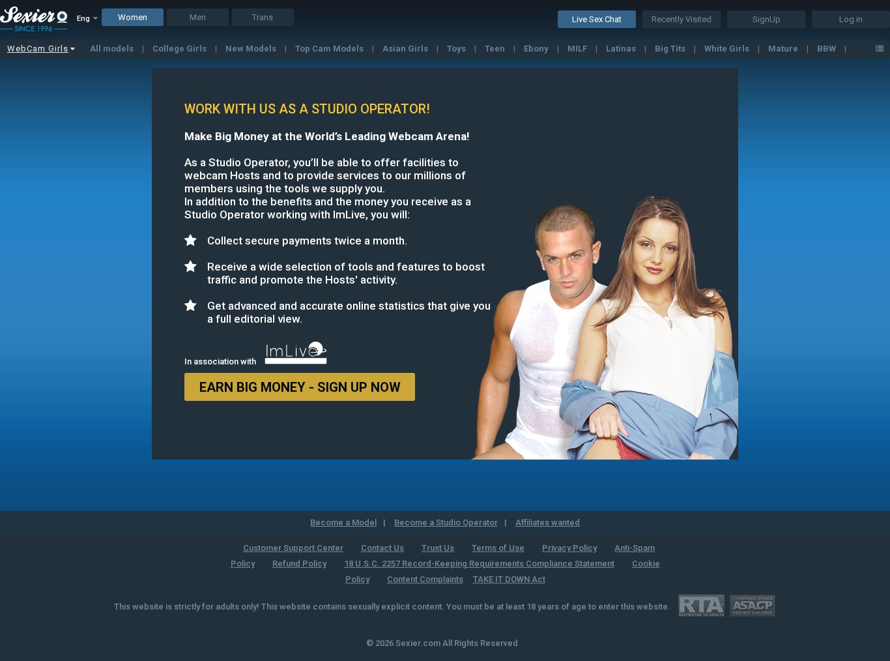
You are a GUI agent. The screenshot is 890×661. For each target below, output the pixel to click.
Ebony (537, 48)
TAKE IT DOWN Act (509, 579)
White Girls (727, 48)
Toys (457, 48)
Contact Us (382, 548)
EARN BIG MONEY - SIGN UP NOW (300, 387)
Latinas (622, 48)
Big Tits (671, 48)
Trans (262, 17)
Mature (784, 48)
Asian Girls (406, 48)
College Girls (180, 48)
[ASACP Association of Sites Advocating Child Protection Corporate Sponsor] (752, 605)
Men (198, 17)
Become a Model (343, 522)
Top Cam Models (330, 48)
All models (113, 48)
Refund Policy (299, 563)
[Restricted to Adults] (701, 605)
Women (132, 17)
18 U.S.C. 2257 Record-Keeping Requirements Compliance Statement (479, 563)
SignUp (767, 19)
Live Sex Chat (597, 19)
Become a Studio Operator (446, 522)
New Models (251, 48)
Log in (851, 19)
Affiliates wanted (547, 522)
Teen (496, 48)
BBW (827, 48)
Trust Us (438, 548)
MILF (578, 48)
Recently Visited (681, 19)
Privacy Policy (569, 548)
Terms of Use (498, 548)
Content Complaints (425, 579)
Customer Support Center (293, 548)
